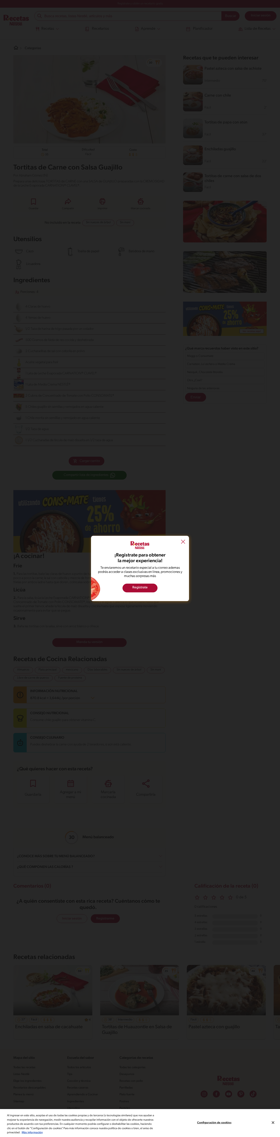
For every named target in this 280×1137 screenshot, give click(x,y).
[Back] (183, 542)
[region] (140, 1123)
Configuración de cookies (214, 1122)
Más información (32, 1132)
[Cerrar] (273, 1122)
